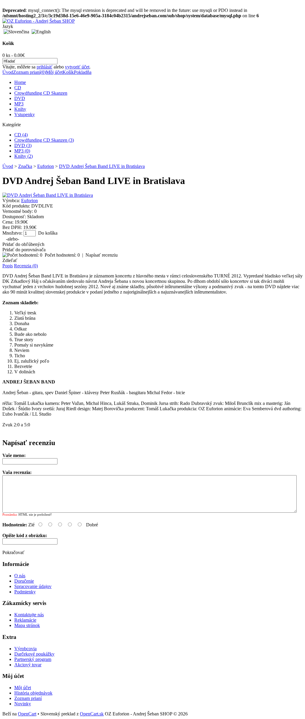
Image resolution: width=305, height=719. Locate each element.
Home (20, 82)
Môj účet (54, 72)
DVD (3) (23, 145)
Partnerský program (32, 659)
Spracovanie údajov (33, 586)
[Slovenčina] (16, 32)
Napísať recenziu (101, 255)
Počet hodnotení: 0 (62, 255)
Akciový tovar (27, 664)
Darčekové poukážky (34, 653)
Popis (7, 265)
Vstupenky (24, 114)
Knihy (20, 109)
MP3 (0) (22, 150)
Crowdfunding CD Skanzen (40, 93)
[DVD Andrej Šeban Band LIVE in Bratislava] (47, 195)
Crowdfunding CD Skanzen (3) (44, 140)
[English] (41, 32)
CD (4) (21, 134)
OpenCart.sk (92, 713)
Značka (25, 166)
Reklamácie (25, 620)
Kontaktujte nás (29, 614)
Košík (68, 72)
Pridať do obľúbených (23, 244)
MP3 (19, 103)
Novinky (22, 703)
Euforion (45, 166)
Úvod (7, 72)
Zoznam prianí (28, 698)
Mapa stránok (27, 625)
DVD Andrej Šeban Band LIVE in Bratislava (102, 166)
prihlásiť (44, 66)
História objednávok (33, 692)
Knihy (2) (23, 156)
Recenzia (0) (26, 265)
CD (17, 87)
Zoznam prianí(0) (29, 72)
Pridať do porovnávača (24, 249)
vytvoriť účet (77, 66)
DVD (19, 98)
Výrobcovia (25, 648)
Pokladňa (82, 72)
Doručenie (24, 581)
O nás (19, 575)
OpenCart (27, 713)
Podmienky (25, 591)
